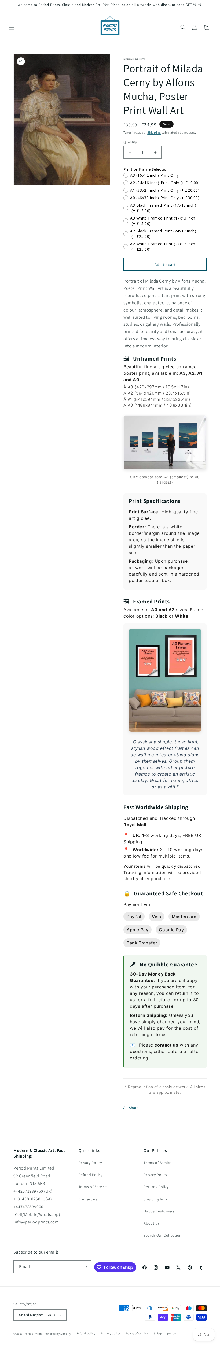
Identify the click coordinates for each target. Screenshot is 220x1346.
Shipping (154, 132)
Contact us (88, 1199)
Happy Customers (159, 1211)
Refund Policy (90, 1174)
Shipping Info (155, 1199)
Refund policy (86, 1333)
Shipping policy (165, 1333)
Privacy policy (111, 1333)
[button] (11, 27)
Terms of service (137, 1333)
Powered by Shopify (57, 1334)
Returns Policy (156, 1186)
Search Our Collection (163, 1235)
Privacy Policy (90, 1162)
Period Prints (33, 1334)
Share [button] (134, 1107)
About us (151, 1223)
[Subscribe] (85, 1266)
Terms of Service (93, 1186)
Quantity (130, 142)
